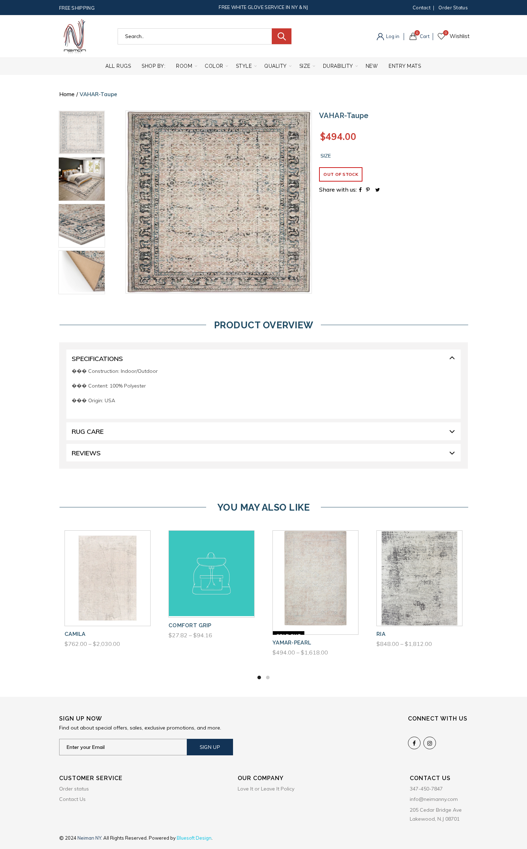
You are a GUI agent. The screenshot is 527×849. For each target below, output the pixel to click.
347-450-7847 (426, 788)
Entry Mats (405, 66)
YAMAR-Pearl (291, 642)
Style (244, 66)
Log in (392, 36)
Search (281, 36)
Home (67, 94)
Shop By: (153, 66)
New (372, 66)
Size (304, 66)
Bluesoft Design (194, 838)
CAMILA (75, 634)
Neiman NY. (90, 838)
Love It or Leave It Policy (266, 788)
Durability (338, 66)
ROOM (184, 66)
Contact (422, 7)
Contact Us (72, 799)
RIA (380, 634)
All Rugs (118, 66)
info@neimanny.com (434, 799)
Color (214, 66)
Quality (275, 66)
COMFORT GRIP (190, 625)
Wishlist (446, 33)
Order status (453, 7)
